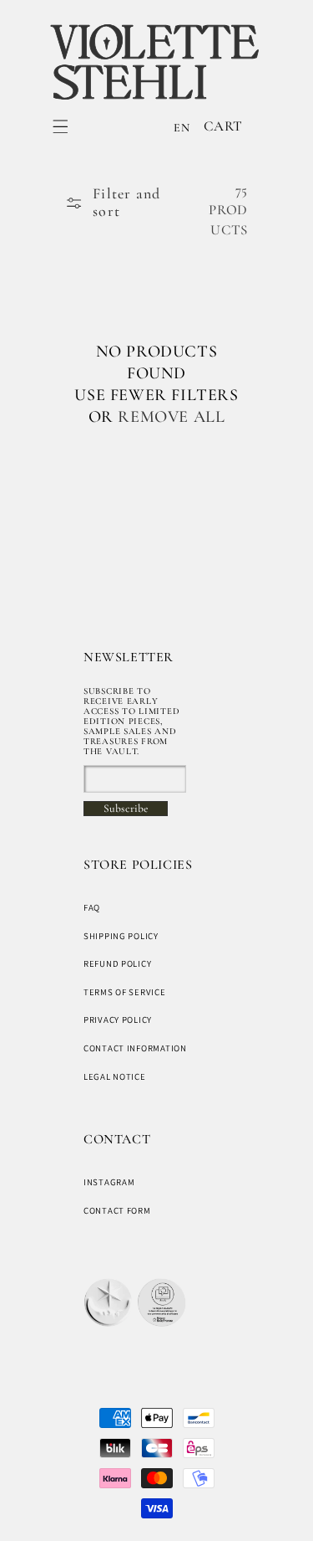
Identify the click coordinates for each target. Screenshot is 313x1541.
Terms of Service (124, 992)
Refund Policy (117, 963)
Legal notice (114, 1076)
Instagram (108, 1182)
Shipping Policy (121, 936)
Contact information (135, 1048)
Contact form (117, 1210)
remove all (171, 417)
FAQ (91, 907)
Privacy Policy (117, 1019)
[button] (60, 127)
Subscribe (125, 808)
